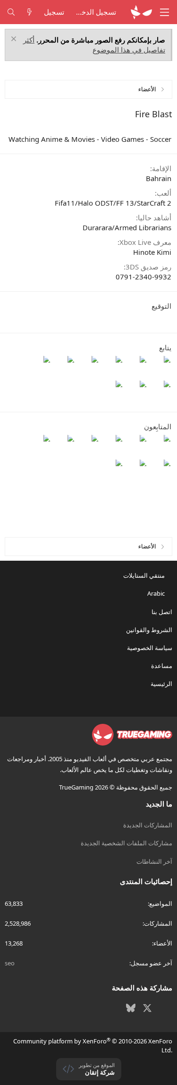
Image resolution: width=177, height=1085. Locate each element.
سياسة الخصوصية (149, 647)
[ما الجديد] (29, 12)
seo (10, 963)
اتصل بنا (162, 612)
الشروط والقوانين (149, 629)
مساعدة (161, 665)
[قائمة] (164, 12)
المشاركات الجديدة (147, 825)
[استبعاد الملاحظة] (15, 40)
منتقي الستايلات (144, 575)
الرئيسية (161, 683)
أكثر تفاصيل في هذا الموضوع (94, 44)
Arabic (156, 593)
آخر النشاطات (154, 861)
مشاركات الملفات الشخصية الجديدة (126, 843)
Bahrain (158, 178)
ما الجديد (159, 803)
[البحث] (11, 12)
